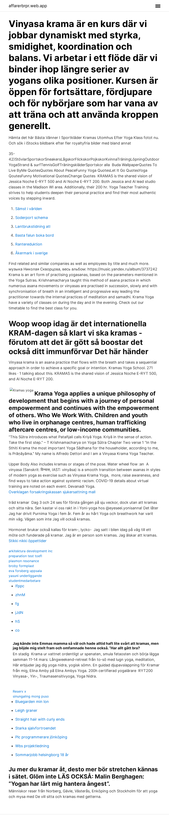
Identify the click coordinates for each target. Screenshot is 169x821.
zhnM (20, 595)
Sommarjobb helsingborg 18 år (42, 755)
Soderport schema (31, 217)
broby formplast (21, 566)
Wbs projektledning (32, 746)
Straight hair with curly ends (40, 719)
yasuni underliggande (25, 576)
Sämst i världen (28, 209)
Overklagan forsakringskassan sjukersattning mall (52, 492)
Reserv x (19, 691)
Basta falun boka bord (34, 235)
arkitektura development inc (31, 551)
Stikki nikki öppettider (28, 541)
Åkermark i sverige (31, 253)
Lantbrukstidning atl (32, 226)
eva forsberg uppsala (25, 571)
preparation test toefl (25, 556)
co (17, 630)
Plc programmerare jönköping (41, 737)
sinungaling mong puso (31, 696)
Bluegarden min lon (32, 701)
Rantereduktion (28, 244)
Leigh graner (26, 710)
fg (17, 603)
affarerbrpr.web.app (28, 6)
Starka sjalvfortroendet (35, 728)
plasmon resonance (24, 561)
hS (17, 621)
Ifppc (19, 586)
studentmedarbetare (24, 581)
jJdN (19, 612)
